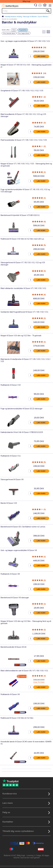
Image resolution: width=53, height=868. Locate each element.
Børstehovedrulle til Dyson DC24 (13, 647)
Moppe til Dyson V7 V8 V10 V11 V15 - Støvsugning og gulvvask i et (26, 66)
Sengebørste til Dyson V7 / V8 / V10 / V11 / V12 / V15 (22, 90)
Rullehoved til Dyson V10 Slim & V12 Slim (17, 718)
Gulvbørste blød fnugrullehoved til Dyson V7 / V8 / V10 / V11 (24, 312)
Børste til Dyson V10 (9, 503)
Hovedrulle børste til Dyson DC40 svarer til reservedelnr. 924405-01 (26, 743)
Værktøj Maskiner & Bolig (13, 16)
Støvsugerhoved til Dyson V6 (12, 479)
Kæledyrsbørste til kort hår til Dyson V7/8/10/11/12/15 (22, 432)
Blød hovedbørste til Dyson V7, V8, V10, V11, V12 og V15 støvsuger (23, 115)
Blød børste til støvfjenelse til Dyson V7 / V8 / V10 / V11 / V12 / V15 (25, 360)
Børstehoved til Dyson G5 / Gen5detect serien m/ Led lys (23, 527)
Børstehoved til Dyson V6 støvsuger (15, 597)
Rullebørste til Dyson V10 (11, 385)
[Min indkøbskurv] (45, 4)
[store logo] (10, 5)
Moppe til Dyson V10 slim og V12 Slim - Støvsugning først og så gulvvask (26, 622)
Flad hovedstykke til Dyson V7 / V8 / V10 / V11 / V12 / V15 (24, 140)
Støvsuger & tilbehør (30, 16)
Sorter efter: (6, 30)
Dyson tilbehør (43, 16)
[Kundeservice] (35, 6)
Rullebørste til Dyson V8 (10, 574)
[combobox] (26, 11)
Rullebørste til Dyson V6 (10, 694)
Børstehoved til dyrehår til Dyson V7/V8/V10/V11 (20, 215)
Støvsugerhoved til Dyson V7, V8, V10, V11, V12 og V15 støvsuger (23, 263)
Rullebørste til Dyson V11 (11, 456)
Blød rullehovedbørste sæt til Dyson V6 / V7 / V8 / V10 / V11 (24, 671)
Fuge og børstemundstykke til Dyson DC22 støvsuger (22, 409)
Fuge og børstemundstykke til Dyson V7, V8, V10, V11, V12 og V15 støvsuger (25, 190)
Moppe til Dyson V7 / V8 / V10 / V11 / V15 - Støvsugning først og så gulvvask (26, 165)
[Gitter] (43, 31)
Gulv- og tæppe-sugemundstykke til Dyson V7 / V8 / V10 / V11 (25, 41)
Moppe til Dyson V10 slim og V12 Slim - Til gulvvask (21, 335)
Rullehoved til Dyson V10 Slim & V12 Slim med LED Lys (22, 239)
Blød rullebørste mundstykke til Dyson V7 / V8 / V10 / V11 (23, 288)
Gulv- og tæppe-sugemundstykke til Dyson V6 (19, 550)
